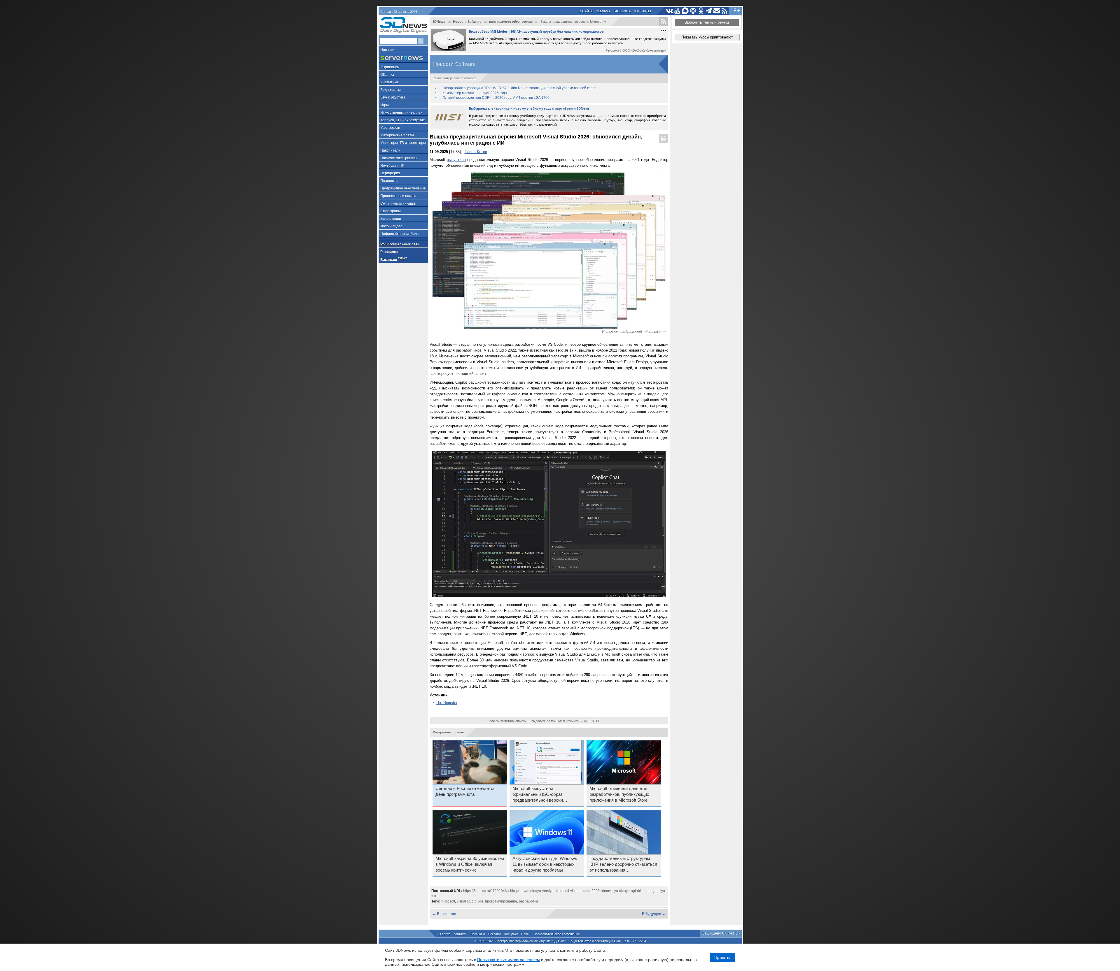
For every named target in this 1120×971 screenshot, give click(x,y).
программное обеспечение (511, 21)
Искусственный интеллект (402, 112)
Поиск (525, 934)
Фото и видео (391, 226)
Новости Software (467, 21)
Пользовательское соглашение (556, 934)
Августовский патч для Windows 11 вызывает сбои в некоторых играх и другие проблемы (544, 864)
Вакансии (393, 259)
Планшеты (389, 181)
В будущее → (653, 914)
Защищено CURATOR (721, 933)
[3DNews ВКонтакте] (669, 11)
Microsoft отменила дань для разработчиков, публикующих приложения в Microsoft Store (619, 794)
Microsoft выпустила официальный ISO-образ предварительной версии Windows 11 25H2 (537, 794)
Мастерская (390, 128)
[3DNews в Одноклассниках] (701, 11)
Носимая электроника (398, 158)
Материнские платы (397, 135)
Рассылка (622, 11)
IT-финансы (390, 67)
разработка (528, 901)
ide (480, 901)
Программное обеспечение (403, 188)
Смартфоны (390, 211)
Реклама (603, 11)
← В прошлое (444, 914)
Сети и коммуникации (398, 203)
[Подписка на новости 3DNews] (717, 11)
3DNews (439, 21)
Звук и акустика (392, 97)
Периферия (390, 173)
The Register (446, 702)
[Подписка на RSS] (725, 11)
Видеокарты (390, 90)
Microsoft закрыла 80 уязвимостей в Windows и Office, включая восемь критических (469, 864)
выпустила (456, 159)
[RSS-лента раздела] (663, 21)
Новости (387, 50)
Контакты (642, 11)
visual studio (467, 901)
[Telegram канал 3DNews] (709, 11)
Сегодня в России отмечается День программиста (465, 791)
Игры (384, 105)
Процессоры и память (398, 196)
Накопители (390, 150)
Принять (722, 957)
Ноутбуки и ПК (392, 166)
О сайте (586, 11)
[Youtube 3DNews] (677, 11)
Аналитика (389, 82)
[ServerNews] (403, 58)
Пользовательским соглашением (508, 959)
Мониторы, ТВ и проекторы (403, 143)
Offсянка (387, 75)
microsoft (448, 901)
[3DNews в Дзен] (693, 11)
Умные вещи (390, 219)
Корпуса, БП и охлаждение (402, 120)
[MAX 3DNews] (685, 11)
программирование (501, 901)
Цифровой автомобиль (399, 234)
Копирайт (511, 934)
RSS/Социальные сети (399, 244)
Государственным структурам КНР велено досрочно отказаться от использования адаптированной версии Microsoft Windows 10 (623, 864)
